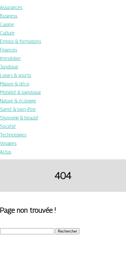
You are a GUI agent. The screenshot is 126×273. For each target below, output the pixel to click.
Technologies (13, 135)
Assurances (11, 7)
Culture (7, 33)
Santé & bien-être (18, 109)
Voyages (8, 143)
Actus (5, 152)
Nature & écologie (18, 101)
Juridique (9, 67)
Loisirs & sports (15, 75)
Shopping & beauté (19, 118)
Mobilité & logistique (20, 92)
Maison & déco (14, 84)
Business (8, 16)
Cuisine (7, 24)
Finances (8, 50)
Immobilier (10, 58)
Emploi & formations (20, 41)
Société (8, 126)
